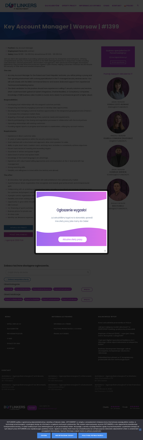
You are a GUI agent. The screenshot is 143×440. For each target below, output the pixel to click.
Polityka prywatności (92, 435)
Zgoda (44, 435)
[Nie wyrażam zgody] (140, 429)
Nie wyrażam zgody (64, 435)
